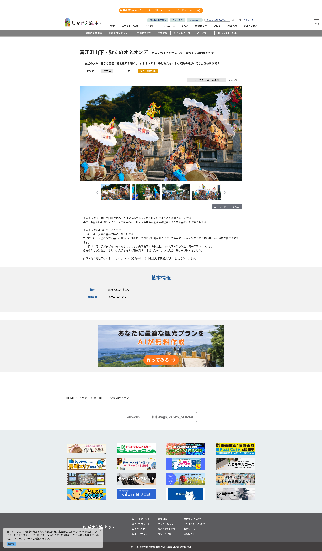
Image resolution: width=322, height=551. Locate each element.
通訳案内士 (189, 534)
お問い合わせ (190, 529)
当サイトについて (141, 519)
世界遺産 (162, 33)
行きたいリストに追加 (207, 79)
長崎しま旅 (178, 20)
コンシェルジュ (165, 524)
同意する (11, 544)
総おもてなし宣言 (166, 529)
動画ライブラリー (141, 534)
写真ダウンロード (141, 529)
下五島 (107, 71)
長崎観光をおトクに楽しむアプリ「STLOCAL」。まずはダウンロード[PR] (161, 10)
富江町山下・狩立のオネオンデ (112, 397)
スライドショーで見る (228, 207)
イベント (84, 397)
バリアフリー (204, 33)
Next (234, 133)
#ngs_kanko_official (175, 417)
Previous (87, 133)
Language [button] (193, 20)
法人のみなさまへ (158, 20)
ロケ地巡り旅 (144, 33)
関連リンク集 (164, 534)
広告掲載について (192, 519)
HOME (70, 397)
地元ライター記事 (227, 33)
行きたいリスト (248, 20)
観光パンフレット (141, 524)
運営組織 (162, 519)
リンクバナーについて (194, 524)
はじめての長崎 (93, 33)
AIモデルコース (182, 33)
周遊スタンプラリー (119, 33)
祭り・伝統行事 (148, 71)
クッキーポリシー (20, 538)
